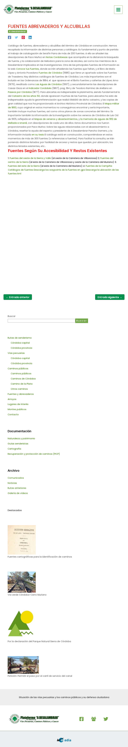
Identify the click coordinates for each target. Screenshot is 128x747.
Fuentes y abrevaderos (21, 394)
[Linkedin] (30, 37)
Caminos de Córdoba (23, 378)
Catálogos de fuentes (20, 169)
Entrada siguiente (110, 297)
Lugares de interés (18, 404)
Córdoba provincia (21, 348)
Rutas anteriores (17, 488)
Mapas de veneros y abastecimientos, (56, 119)
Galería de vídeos (18, 493)
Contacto (13, 414)
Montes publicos (17, 409)
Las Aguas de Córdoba (48, 84)
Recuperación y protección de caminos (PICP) (34, 453)
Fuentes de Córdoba (50, 72)
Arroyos (12, 399)
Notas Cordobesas (57, 57)
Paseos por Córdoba (20, 92)
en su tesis (38, 134)
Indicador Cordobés (40, 88)
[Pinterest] (23, 37)
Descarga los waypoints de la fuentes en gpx (59, 169)
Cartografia (14, 448)
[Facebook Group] (94, 719)
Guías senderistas (18, 443)
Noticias (12, 483)
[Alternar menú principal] (118, 9)
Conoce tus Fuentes (27, 68)
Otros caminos (19, 388)
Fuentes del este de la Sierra (24, 166)
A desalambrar (17, 31)
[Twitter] (16, 37)
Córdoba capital (20, 342)
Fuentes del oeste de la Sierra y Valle (30, 158)
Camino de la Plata (21, 383)
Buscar (11, 316)
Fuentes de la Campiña (99, 166)
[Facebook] (9, 37)
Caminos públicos (21, 373)
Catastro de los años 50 (26, 96)
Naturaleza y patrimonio (21, 438)
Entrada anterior (18, 297)
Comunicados (16, 477)
